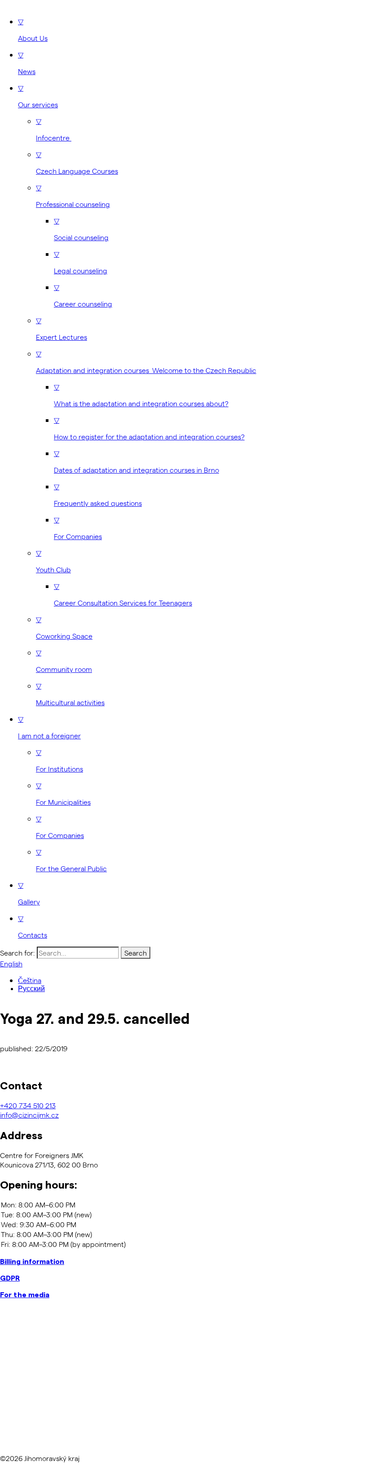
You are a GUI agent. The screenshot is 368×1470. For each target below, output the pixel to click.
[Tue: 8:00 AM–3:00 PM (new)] (184, 1215)
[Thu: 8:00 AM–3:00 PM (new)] (184, 1234)
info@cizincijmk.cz (29, 1114)
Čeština (29, 980)
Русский (31, 988)
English (11, 963)
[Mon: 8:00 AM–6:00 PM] (184, 1205)
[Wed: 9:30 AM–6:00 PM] (184, 1224)
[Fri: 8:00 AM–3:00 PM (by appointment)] (184, 1244)
